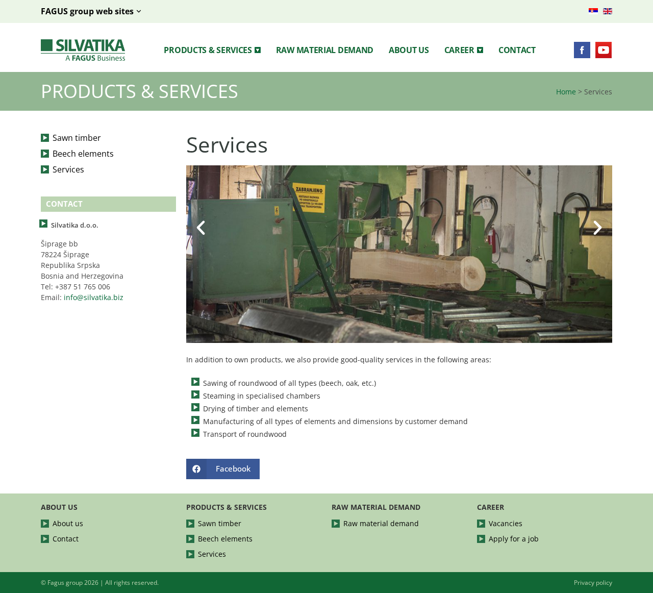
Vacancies (505, 523)
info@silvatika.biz (93, 297)
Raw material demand (324, 50)
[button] (212, 50)
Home (566, 91)
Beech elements (83, 154)
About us (409, 50)
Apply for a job (514, 538)
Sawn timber (77, 138)
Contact (517, 50)
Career (459, 50)
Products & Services (208, 50)
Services (68, 169)
